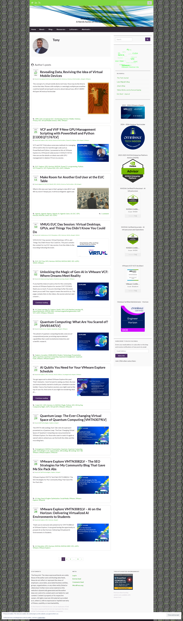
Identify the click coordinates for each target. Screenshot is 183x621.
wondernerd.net (91, 18)
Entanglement (40, 449)
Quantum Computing (51, 357)
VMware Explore (49, 358)
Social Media (64, 498)
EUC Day (42, 261)
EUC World (50, 184)
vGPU (62, 168)
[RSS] (39, 2)
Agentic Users (65, 214)
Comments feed (78, 582)
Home (33, 29)
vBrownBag (64, 451)
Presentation (76, 355)
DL (49, 309)
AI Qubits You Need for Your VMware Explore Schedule (72, 369)
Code (37, 405)
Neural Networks (38, 311)
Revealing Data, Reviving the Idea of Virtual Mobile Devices (71, 74)
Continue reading (41, 302)
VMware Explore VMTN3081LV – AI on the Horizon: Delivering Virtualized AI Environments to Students (67, 513)
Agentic (38, 214)
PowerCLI (69, 140)
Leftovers (73, 29)
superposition (54, 451)
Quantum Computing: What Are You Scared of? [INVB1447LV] (74, 324)
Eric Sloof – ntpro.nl (123, 94)
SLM (78, 311)
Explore (42, 140)
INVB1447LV (52, 355)
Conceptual (42, 79)
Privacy (35, 120)
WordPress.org (77, 585)
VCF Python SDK (49, 168)
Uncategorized (66, 374)
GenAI (58, 309)
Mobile (71, 119)
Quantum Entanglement (67, 357)
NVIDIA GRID (66, 261)
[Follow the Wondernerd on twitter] (32, 2)
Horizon (66, 119)
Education (40, 546)
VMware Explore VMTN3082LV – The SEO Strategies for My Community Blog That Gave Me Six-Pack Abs (69, 465)
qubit (34, 451)
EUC (52, 119)
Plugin (63, 405)
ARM (37, 119)
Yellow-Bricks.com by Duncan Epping (129, 90)
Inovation (44, 355)
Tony (36, 79)
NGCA (50, 140)
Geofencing (58, 119)
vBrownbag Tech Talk (75, 451)
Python (74, 140)
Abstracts (86, 29)
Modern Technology (64, 355)
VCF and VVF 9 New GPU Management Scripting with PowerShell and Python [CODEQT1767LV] (64, 133)
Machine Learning (59, 279)
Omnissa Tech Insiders (73, 79)
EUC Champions (53, 235)
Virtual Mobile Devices (49, 120)
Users (47, 215)
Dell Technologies (44, 423)
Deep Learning (44, 279)
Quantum (54, 329)
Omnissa (64, 79)
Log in (74, 575)
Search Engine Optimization (50, 498)
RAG (52, 311)
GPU (46, 140)
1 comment (105, 214)
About (41, 29)
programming (72, 166)
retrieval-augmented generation (66, 311)
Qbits (35, 357)
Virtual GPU (54, 407)
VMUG (78, 235)
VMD (59, 120)
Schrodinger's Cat (43, 451)
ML (82, 309)
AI (39, 140)
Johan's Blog (121, 86)
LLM (66, 309)
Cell (40, 119)
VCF (34, 313)
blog (38, 498)
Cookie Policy (41, 617)
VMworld (50, 313)
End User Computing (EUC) (53, 79)
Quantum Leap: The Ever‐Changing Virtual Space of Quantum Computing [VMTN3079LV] (73, 417)
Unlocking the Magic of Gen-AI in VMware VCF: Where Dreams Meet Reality (74, 273)
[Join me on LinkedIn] (36, 2)
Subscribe (121, 356)
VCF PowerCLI (38, 168)
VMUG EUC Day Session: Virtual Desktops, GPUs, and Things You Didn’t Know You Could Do (69, 228)
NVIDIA (57, 166)
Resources (61, 29)
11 (78, 559)
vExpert (83, 79)
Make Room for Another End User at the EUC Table (72, 179)
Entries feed (76, 579)
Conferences (44, 235)
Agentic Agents (46, 214)
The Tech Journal (122, 78)
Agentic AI (41, 184)
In (54, 405)
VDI (39, 120)
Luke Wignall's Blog (123, 82)
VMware (88, 79)
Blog (51, 29)
